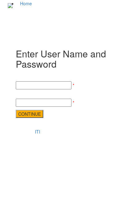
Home (26, 3)
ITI (37, 131)
